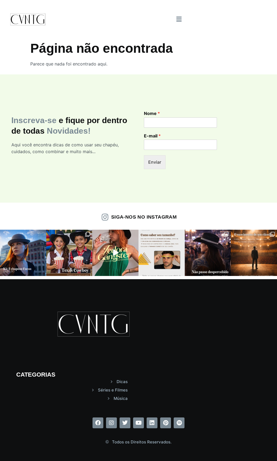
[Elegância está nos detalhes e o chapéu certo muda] (23, 253)
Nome (152, 113)
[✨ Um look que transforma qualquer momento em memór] (69, 253)
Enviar (154, 162)
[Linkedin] (152, 422)
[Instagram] (111, 422)
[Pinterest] (165, 422)
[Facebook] (98, 422)
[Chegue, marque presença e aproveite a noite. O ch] (208, 253)
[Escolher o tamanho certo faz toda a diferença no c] (161, 253)
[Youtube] (138, 422)
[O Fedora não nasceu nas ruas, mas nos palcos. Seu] (254, 253)
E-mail (152, 136)
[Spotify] (179, 422)
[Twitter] (125, 422)
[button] (179, 19)
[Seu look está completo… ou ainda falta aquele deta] (115, 253)
